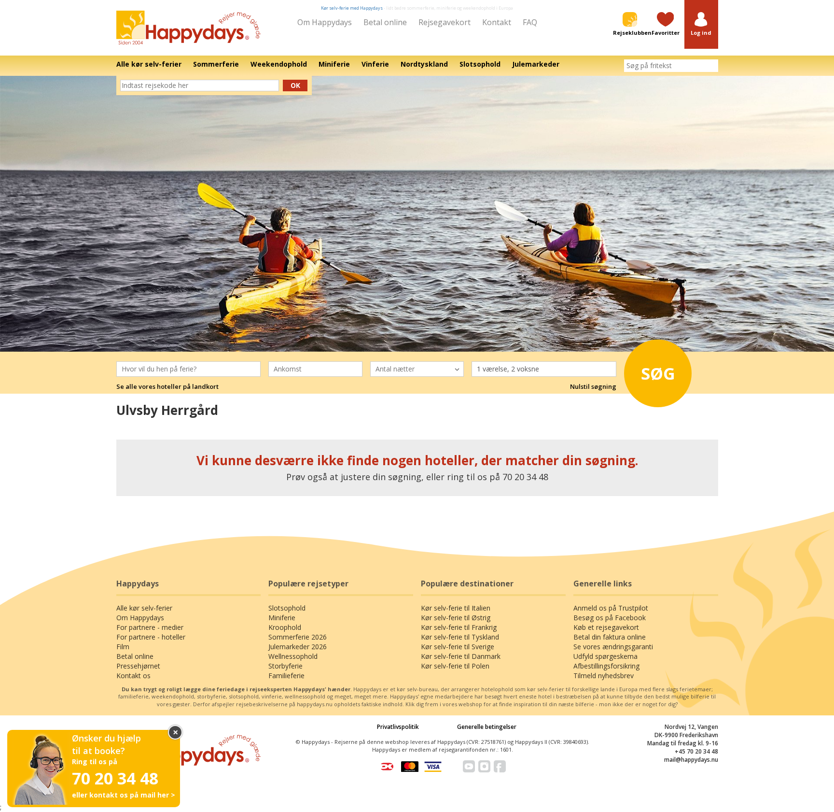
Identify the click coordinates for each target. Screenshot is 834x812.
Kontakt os (133, 675)
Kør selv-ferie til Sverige (457, 646)
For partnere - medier (149, 627)
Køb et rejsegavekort (606, 627)
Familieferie (286, 675)
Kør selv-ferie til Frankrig (459, 627)
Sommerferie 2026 (297, 636)
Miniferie (281, 617)
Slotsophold (287, 608)
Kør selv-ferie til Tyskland (460, 636)
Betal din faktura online (609, 636)
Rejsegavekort (444, 22)
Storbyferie (285, 665)
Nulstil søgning (593, 386)
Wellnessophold (293, 656)
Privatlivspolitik (398, 727)
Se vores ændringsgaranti (613, 646)
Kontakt (496, 22)
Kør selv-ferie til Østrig (455, 617)
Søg (658, 373)
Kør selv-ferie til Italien (455, 608)
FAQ (530, 22)
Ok (295, 85)
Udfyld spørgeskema (605, 656)
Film (122, 646)
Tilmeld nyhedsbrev (603, 675)
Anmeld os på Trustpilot (610, 608)
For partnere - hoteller (150, 636)
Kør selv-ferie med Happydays (352, 8)
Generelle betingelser (486, 727)
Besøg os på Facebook (609, 617)
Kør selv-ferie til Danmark (460, 656)
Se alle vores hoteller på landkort (167, 386)
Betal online (385, 22)
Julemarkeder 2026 (297, 646)
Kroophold (284, 627)
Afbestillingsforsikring (606, 665)
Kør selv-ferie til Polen (455, 665)
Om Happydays (324, 22)
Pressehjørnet (138, 665)
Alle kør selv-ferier (144, 608)
